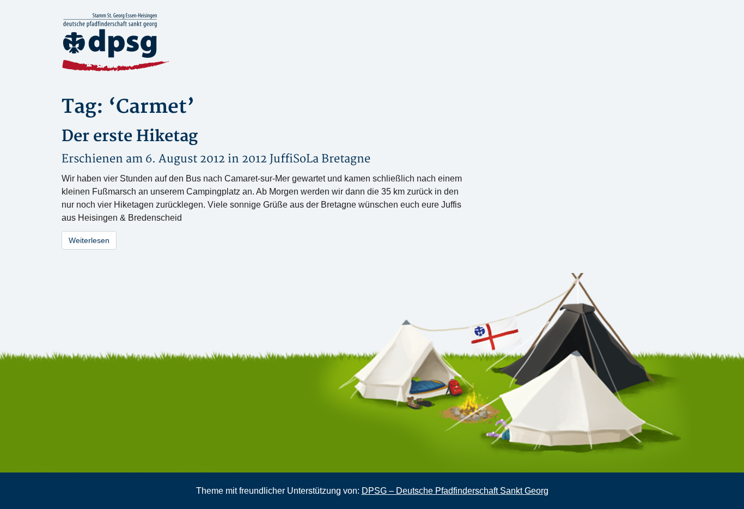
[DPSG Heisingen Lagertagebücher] (160, 42)
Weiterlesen (89, 240)
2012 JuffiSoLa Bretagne (306, 159)
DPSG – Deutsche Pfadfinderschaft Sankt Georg (455, 490)
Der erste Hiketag (130, 136)
